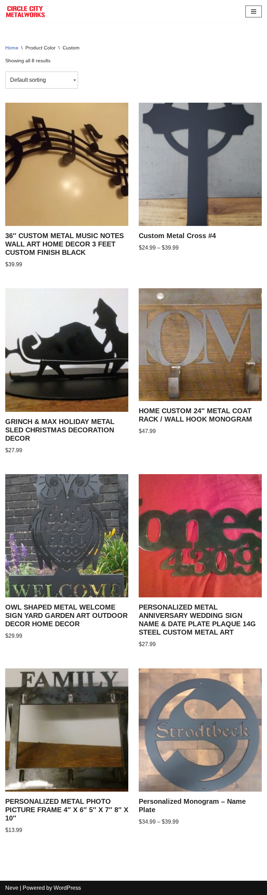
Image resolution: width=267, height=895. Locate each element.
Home (11, 47)
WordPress (67, 888)
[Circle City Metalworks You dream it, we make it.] (26, 11)
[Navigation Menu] (253, 11)
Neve (11, 888)
